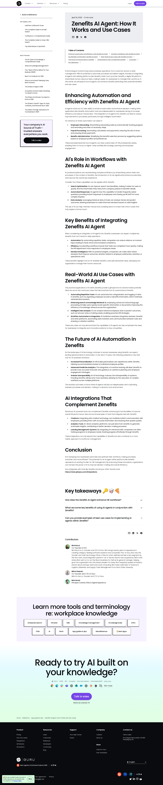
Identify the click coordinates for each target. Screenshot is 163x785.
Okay (30, 779)
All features (20, 744)
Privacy (51, 777)
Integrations (21, 741)
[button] (29, 3)
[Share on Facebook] (85, 37)
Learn (45, 735)
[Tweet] (81, 37)
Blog (44, 750)
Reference (26, 718)
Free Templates (101, 753)
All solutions (20, 747)
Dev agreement (40, 777)
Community (47, 747)
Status (72, 738)
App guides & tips (37, 718)
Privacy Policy (17, 781)
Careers (99, 735)
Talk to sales (140, 4)
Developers (47, 744)
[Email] (73, 37)
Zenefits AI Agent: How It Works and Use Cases (60, 718)
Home (19, 718)
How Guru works (22, 738)
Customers (47, 738)
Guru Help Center (76, 735)
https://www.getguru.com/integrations (81, 472)
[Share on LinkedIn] (77, 37)
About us (99, 738)
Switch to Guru (101, 750)
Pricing (65, 3)
